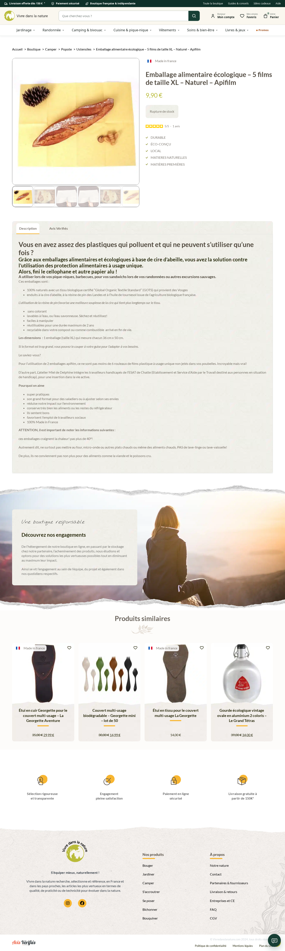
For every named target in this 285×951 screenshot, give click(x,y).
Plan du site (266, 945)
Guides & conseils (238, 3)
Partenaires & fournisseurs (229, 883)
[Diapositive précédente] (17, 694)
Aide (278, 3)
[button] (133, 63)
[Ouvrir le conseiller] (274, 940)
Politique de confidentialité (210, 945)
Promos (264, 30)
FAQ (213, 909)
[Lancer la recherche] (194, 16)
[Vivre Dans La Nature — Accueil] (26, 16)
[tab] (27, 228)
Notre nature (219, 865)
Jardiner (148, 874)
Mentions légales (243, 945)
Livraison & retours (223, 892)
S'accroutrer (151, 892)
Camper (148, 883)
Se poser (148, 901)
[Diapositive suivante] (267, 694)
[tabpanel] (142, 354)
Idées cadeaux (262, 3)
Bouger (147, 865)
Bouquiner (150, 918)
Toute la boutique (213, 3)
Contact (216, 874)
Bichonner (149, 909)
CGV (213, 918)
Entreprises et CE (222, 901)
